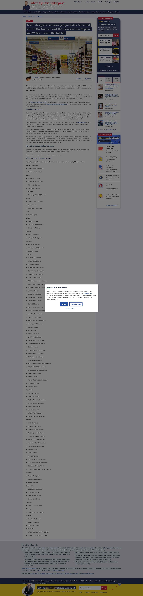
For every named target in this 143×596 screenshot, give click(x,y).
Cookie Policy (88, 293)
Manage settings (70, 309)
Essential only (76, 304)
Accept (64, 304)
